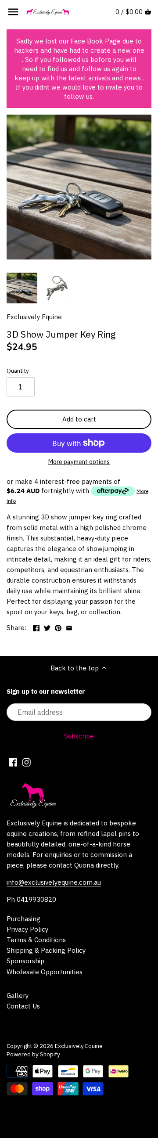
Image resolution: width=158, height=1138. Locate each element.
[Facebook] (13, 762)
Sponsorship (25, 961)
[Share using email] (69, 627)
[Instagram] (26, 762)
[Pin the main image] (58, 627)
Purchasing (23, 919)
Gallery (18, 995)
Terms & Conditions (36, 940)
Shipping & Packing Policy (46, 950)
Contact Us (23, 1006)
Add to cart (79, 419)
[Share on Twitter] (47, 627)
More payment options (79, 462)
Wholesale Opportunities (45, 972)
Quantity (18, 370)
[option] (22, 288)
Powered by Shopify (33, 1054)
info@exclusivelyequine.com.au (54, 882)
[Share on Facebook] (36, 627)
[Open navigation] (13, 11)
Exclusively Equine (34, 317)
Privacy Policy (27, 929)
